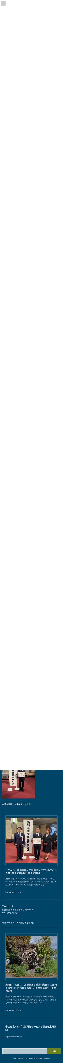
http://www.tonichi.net (13, 1037)
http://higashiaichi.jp (13, 892)
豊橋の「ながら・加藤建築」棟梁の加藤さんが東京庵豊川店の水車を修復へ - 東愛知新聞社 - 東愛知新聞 (31, 988)
